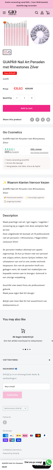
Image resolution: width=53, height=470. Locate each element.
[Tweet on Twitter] (43, 119)
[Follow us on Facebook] (5, 422)
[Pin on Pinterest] (37, 119)
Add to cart (26, 108)
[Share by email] (48, 119)
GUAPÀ (6, 79)
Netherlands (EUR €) (13, 408)
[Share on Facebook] (32, 119)
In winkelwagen (41, 465)
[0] (48, 12)
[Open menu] (4, 13)
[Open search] (36, 12)
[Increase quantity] (32, 98)
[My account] (42, 12)
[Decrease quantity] (17, 98)
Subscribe (12, 395)
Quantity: (7, 98)
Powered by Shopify (11, 453)
